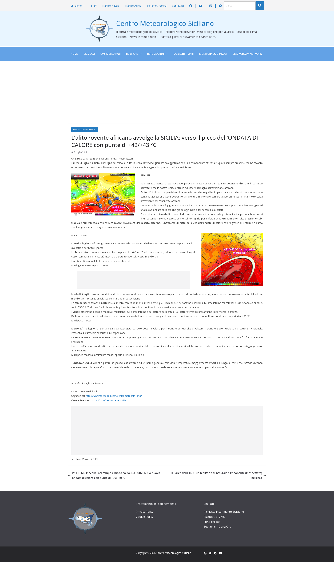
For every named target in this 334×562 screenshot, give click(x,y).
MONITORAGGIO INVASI (213, 53)
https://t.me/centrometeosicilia (109, 400)
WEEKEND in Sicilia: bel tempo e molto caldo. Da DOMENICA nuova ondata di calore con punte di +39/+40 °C (116, 475)
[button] (84, 5)
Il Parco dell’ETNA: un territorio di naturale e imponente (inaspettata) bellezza (216, 475)
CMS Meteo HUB (110, 53)
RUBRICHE (132, 53)
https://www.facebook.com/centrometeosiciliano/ (114, 395)
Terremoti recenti (156, 5)
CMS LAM (89, 53)
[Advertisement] (167, 87)
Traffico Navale (110, 5)
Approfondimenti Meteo (84, 129)
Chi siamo (76, 5)
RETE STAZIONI (156, 53)
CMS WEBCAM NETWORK (247, 53)
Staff (93, 5)
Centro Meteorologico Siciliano (165, 23)
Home (74, 53)
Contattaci (178, 5)
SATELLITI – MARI (184, 53)
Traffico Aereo (133, 5)
